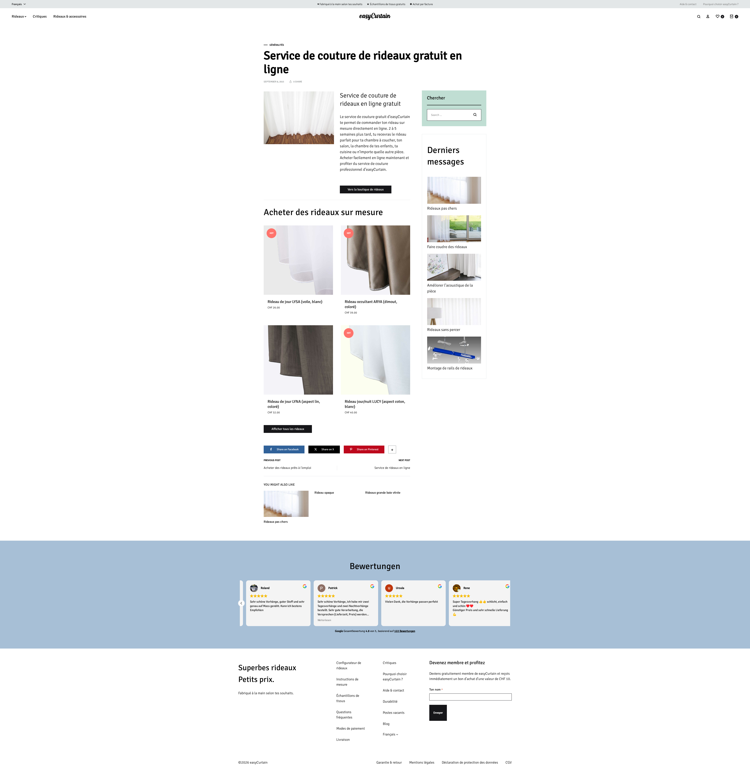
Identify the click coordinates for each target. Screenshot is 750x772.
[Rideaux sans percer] (454, 312)
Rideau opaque (324, 493)
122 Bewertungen (404, 631)
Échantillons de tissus (347, 698)
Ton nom (436, 690)
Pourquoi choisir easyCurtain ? (720, 4)
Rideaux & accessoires (69, 16)
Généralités (277, 45)
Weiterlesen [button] (319, 620)
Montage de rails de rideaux (449, 368)
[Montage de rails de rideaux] (454, 351)
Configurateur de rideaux (348, 665)
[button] (241, 603)
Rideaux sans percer (443, 329)
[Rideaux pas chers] (454, 191)
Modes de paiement (350, 728)
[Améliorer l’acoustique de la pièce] (454, 268)
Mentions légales (421, 762)
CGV (508, 762)
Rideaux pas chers (276, 522)
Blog (386, 724)
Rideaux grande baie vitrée (382, 493)
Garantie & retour (389, 762)
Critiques (40, 16)
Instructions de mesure (347, 682)
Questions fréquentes (344, 714)
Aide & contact (688, 4)
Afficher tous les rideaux (287, 429)
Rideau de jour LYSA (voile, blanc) (295, 301)
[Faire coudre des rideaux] (454, 229)
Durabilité (390, 701)
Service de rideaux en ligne (392, 468)
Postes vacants (393, 712)
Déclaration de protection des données (470, 762)
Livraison (343, 739)
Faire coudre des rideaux (447, 246)
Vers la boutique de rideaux (366, 189)
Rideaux (18, 16)
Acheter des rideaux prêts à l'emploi (287, 468)
